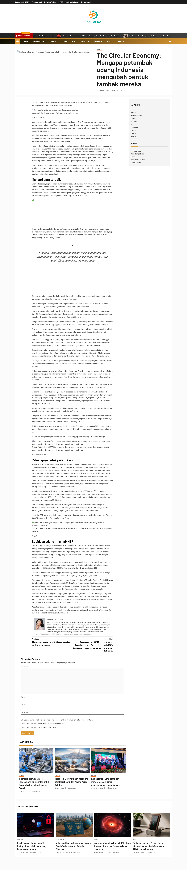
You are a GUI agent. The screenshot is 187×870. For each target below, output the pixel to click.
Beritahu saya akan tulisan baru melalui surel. (39, 727)
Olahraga (98, 41)
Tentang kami (37, 2)
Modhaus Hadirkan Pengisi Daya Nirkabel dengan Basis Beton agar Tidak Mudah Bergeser (132, 36)
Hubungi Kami (86, 2)
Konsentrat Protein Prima (50, 467)
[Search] (170, 41)
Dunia (53, 41)
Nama (24, 697)
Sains (96, 839)
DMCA (60, 2)
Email (23, 705)
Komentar (25, 666)
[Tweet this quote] (48, 292)
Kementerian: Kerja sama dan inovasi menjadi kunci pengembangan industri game (105, 781)
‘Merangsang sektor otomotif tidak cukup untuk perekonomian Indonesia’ (51, 642)
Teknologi (85, 41)
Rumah (25, 41)
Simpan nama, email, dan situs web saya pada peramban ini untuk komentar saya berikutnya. (58, 720)
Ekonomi (64, 41)
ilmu (74, 41)
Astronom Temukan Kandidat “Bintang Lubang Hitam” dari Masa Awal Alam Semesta (64, 36)
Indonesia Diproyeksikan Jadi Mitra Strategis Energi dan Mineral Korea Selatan (71, 781)
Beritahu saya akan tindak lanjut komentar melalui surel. (43, 723)
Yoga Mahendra (35, 791)
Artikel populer (39, 41)
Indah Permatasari (104, 90)
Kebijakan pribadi (50, 2)
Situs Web (25, 712)
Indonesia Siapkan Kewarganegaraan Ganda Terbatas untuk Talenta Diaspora (73, 846)
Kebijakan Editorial (72, 2)
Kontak (121, 41)
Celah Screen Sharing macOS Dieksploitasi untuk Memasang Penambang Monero (31, 846)
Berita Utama (60, 839)
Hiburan (110, 41)
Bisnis (135, 839)
